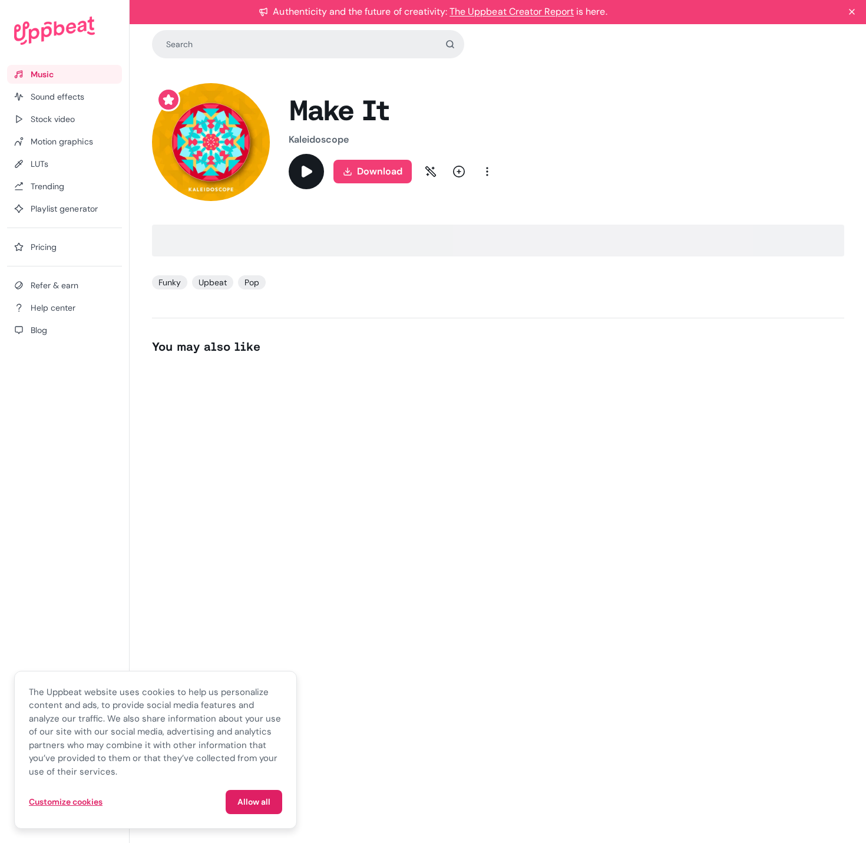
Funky (169, 282)
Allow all (253, 801)
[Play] (306, 171)
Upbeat (213, 282)
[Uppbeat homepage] (64, 31)
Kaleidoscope (319, 139)
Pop (251, 282)
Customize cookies (66, 801)
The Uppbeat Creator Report (511, 11)
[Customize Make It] (430, 171)
